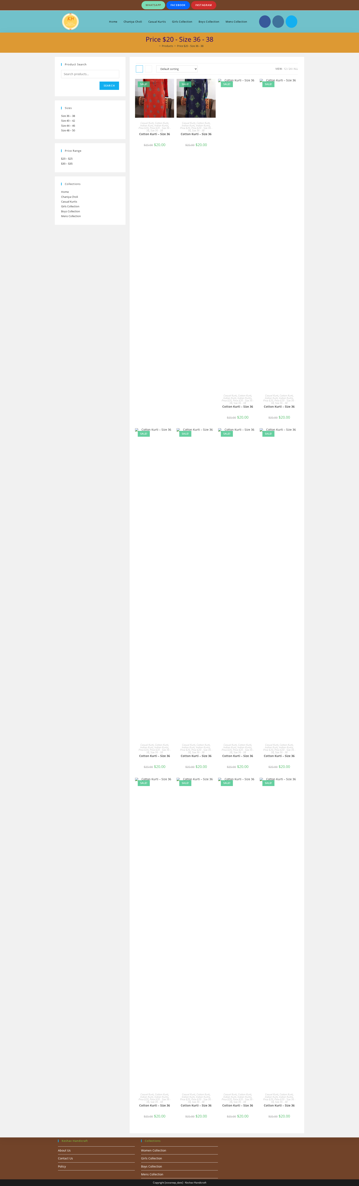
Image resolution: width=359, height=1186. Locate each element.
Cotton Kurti (161, 123)
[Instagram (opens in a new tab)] (278, 21)
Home (65, 192)
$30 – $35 (67, 163)
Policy (62, 1166)
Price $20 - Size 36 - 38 (190, 46)
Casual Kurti (147, 123)
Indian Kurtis (161, 125)
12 (285, 69)
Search (109, 85)
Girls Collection (70, 206)
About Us (64, 1150)
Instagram (203, 5)
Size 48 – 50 (68, 130)
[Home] (157, 46)
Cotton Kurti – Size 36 (154, 134)
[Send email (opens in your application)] (291, 21)
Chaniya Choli (69, 197)
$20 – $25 (67, 158)
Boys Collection (70, 211)
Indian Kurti (146, 125)
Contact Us (65, 1158)
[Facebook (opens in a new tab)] (265, 21)
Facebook (178, 5)
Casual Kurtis (69, 201)
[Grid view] (139, 68)
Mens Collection (71, 216)
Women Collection (153, 1150)
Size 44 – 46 (68, 125)
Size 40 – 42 (68, 120)
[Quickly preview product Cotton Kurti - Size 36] (172, 86)
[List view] (148, 68)
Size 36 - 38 (156, 130)
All (296, 69)
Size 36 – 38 (68, 116)
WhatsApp (153, 5)
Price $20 (144, 128)
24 (290, 69)
